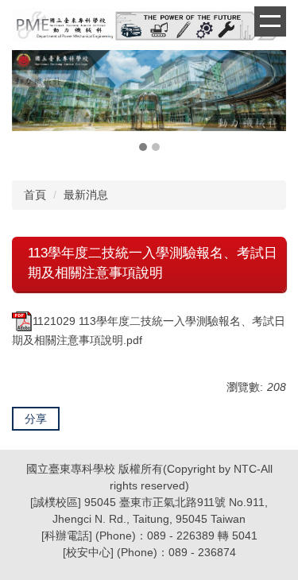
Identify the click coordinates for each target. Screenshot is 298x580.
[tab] (143, 147)
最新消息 (86, 194)
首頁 (35, 194)
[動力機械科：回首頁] (149, 27)
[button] (32, 102)
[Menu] (270, 21)
